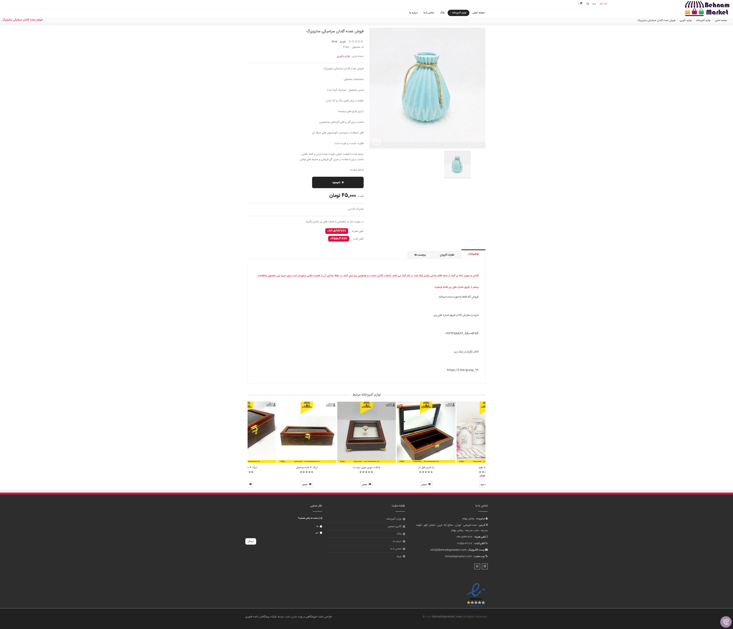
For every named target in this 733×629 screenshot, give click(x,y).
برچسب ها (420, 255)
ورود (398, 556)
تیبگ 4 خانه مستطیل (307, 467)
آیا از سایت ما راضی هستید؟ (310, 518)
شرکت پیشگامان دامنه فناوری (261, 616)
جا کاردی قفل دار (426, 467)
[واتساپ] (477, 566)
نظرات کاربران (447, 255)
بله (317, 526)
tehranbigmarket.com (458, 556)
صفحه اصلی (478, 13)
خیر (317, 533)
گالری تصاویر (394, 526)
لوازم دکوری (343, 56)
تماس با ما (429, 13)
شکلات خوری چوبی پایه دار (366, 467)
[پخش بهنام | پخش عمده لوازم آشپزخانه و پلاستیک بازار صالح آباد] (707, 9)
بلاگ (442, 13)
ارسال (251, 541)
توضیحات (473, 254)
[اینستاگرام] (485, 566)
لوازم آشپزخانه (459, 13)
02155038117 (338, 238)
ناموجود (336, 182)
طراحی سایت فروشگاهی (318, 616)
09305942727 (336, 231)
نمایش (424, 484)
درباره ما (413, 13)
